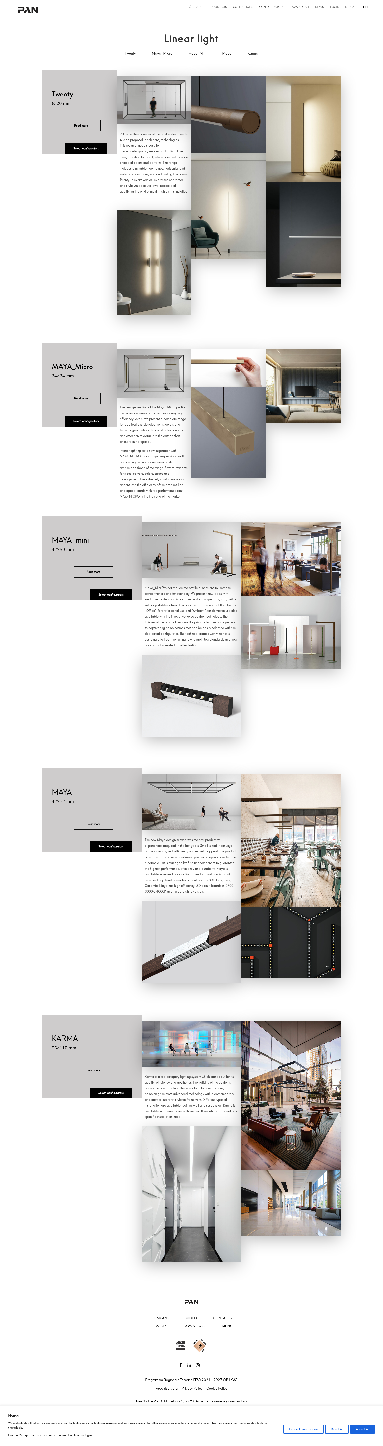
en (365, 7)
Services (158, 1325)
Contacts (222, 1318)
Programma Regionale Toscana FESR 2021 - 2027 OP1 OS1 (191, 1380)
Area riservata (167, 1388)
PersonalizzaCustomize (303, 1429)
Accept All (362, 1429)
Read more (81, 125)
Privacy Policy (192, 1388)
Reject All (337, 1429)
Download (194, 1325)
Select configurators (86, 148)
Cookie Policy (216, 1388)
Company (160, 1318)
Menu (227, 1325)
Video (191, 1318)
